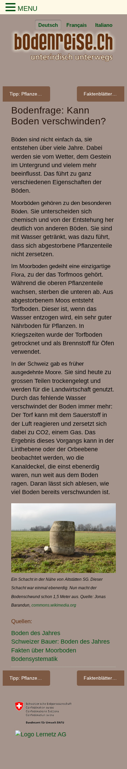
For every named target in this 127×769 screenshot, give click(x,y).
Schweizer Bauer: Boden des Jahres (60, 641)
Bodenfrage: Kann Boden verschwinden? (58, 115)
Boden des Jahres (35, 633)
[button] (11, 7)
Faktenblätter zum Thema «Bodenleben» (104, 94)
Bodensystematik (34, 659)
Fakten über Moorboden (43, 650)
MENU (27, 8)
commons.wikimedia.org (53, 605)
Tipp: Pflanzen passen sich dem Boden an (29, 94)
